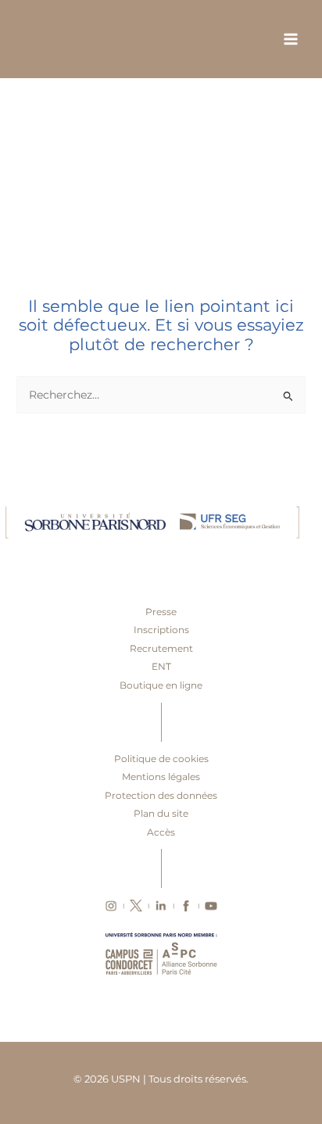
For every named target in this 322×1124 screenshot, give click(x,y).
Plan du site (161, 813)
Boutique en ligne (161, 685)
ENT (161, 666)
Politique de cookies (161, 758)
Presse (161, 611)
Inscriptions (161, 629)
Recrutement (161, 648)
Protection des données (161, 795)
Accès (161, 832)
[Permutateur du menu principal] (291, 39)
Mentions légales (161, 776)
